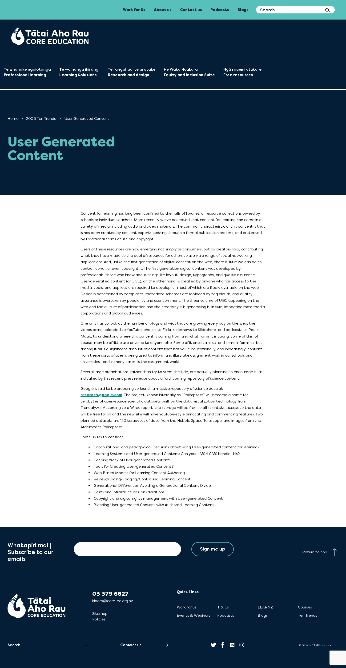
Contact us (130, 645)
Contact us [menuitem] (191, 10)
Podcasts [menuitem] (219, 10)
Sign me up (212, 549)
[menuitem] (50, 36)
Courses (305, 607)
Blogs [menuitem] (243, 10)
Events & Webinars (193, 615)
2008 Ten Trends (41, 118)
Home (13, 118)
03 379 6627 (110, 594)
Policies (98, 619)
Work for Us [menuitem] (134, 10)
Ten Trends (307, 615)
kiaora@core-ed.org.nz (112, 601)
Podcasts (225, 615)
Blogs (263, 615)
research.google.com (101, 395)
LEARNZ (265, 607)
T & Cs (223, 607)
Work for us (186, 607)
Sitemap (100, 613)
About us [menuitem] (163, 10)
